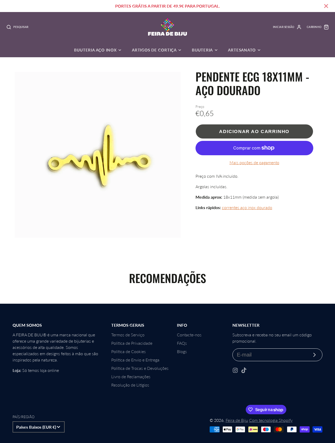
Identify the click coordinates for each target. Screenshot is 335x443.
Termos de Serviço (127, 334)
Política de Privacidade (131, 343)
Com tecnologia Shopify (271, 420)
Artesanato (242, 50)
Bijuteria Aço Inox (95, 50)
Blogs (182, 351)
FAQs (182, 343)
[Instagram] (235, 370)
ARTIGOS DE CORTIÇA (154, 50)
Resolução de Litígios (130, 384)
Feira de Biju (237, 420)
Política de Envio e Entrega (135, 359)
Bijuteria (202, 50)
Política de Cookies (128, 351)
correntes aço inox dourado (247, 207)
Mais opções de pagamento (254, 162)
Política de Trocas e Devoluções (140, 368)
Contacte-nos (189, 334)
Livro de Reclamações (130, 376)
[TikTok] (244, 370)
